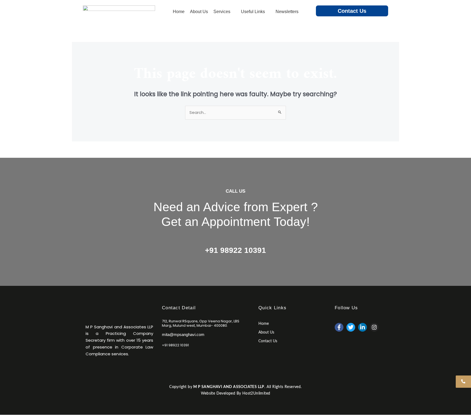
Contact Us (352, 11)
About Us (266, 332)
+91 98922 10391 (235, 250)
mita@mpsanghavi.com (183, 334)
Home (263, 324)
